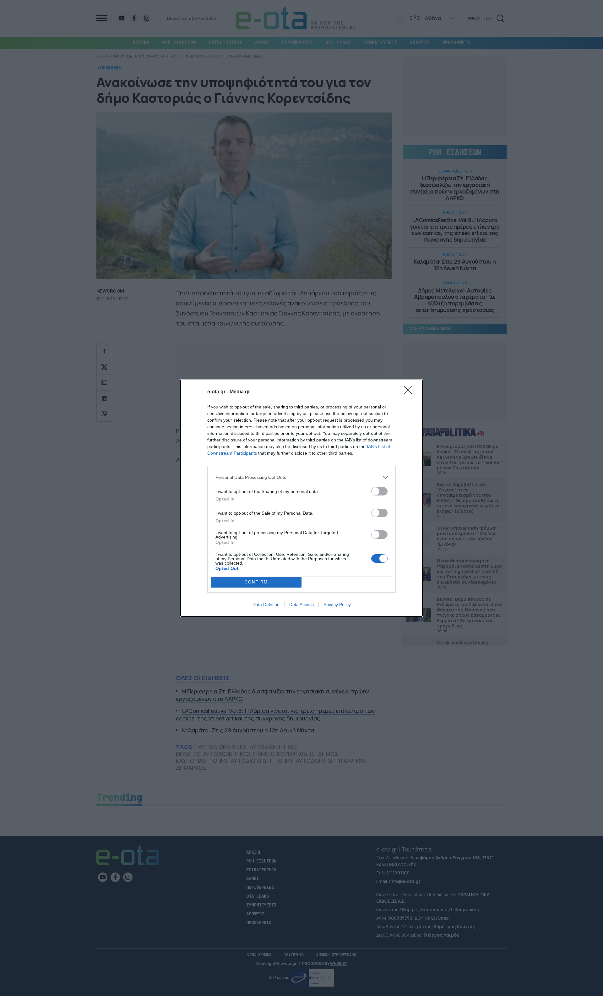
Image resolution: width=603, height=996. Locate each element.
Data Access (301, 604)
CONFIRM (256, 582)
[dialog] (301, 498)
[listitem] (301, 477)
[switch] (379, 491)
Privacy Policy (337, 604)
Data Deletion (266, 604)
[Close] (410, 392)
